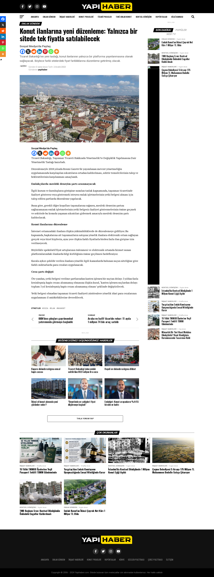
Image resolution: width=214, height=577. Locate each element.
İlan (53, 308)
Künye (121, 559)
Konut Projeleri (86, 16)
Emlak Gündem (49, 16)
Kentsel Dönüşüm (144, 16)
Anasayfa (35, 16)
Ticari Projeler (105, 16)
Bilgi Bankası (177, 16)
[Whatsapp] (50, 51)
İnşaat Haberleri (67, 16)
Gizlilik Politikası (136, 559)
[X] (28, 51)
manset (61, 308)
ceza (45, 308)
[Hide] (1, 60)
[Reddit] (33, 51)
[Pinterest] (45, 51)
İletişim (169, 559)
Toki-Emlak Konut (124, 16)
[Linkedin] (39, 51)
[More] (56, 51)
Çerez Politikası (155, 559)
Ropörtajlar (161, 16)
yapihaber (42, 69)
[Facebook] (22, 51)
